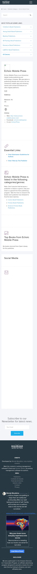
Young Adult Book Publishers (12, 31)
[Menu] (30, 2)
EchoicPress (16, 122)
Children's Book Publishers (11, 27)
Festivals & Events (17, 481)
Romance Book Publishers (11, 45)
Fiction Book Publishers (16, 203)
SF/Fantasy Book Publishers (12, 41)
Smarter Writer (20, 468)
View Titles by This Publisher (17, 161)
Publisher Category (13, 9)
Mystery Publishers (9, 36)
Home (4, 9)
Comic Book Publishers (15, 200)
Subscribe (17, 433)
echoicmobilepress (20, 120)
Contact (17, 485)
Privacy (17, 487)
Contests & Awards (17, 479)
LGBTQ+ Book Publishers (11, 50)
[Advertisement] (17, 134)
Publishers (17, 477)
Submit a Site (17, 483)
